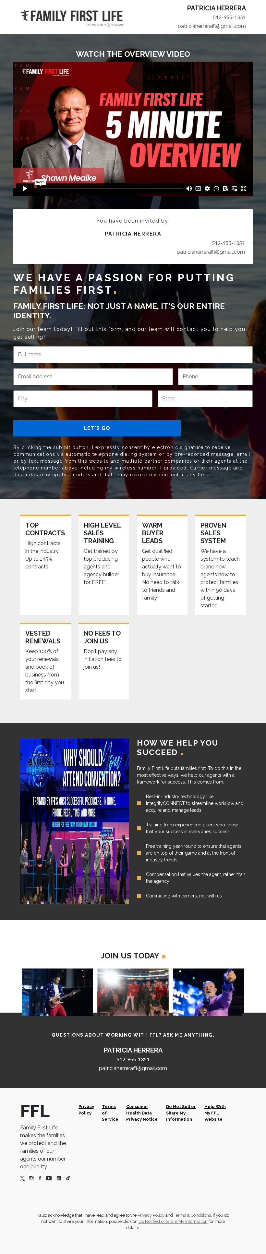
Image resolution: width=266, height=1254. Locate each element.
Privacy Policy (86, 1109)
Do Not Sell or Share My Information (181, 1112)
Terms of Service (110, 1112)
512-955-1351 (229, 17)
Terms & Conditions (192, 1215)
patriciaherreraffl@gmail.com (212, 26)
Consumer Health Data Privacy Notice (142, 1112)
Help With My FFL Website (215, 1112)
